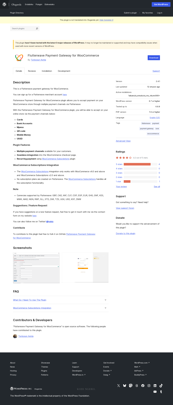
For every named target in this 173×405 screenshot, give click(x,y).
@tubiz (49, 221)
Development (64, 71)
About (12, 363)
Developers (77, 371)
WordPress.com (142, 363)
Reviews (32, 71)
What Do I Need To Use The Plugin (29, 300)
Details (19, 71)
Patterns (44, 375)
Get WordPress (161, 4)
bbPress (138, 371)
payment (155, 123)
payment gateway (146, 129)
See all (157, 186)
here (65, 94)
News (12, 367)
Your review (121, 186)
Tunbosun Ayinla (38, 60)
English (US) (155, 117)
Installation (47, 71)
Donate (107, 371)
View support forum (125, 208)
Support (156, 71)
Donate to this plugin (125, 233)
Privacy (13, 375)
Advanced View (123, 141)
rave (157, 129)
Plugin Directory (17, 13)
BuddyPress (140, 375)
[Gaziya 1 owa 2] (56, 255)
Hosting (13, 371)
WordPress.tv (79, 375)
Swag (106, 375)
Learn (74, 363)
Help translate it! (106, 20)
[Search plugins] (37, 28)
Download (153, 58)
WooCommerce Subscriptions (55, 159)
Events (106, 367)
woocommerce (153, 134)
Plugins (44, 371)
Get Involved (108, 363)
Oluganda (38, 389)
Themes (44, 367)
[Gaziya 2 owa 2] (105, 255)
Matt (137, 367)
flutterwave (146, 123)
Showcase (45, 363)
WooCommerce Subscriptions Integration (32, 308)
